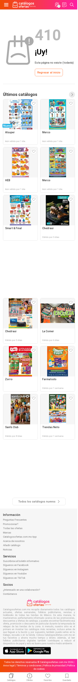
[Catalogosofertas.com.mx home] (24, 4)
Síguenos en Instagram (15, 569)
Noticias (7, 549)
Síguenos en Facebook (16, 565)
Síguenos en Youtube (15, 573)
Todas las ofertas (13, 528)
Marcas (7, 532)
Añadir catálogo (11, 545)
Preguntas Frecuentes (15, 519)
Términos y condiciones (28, 665)
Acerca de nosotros (14, 541)
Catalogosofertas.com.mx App (20, 536)
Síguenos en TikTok (14, 577)
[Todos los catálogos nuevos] (72, 95)
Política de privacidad (54, 665)
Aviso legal (9, 665)
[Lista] (64, 5)
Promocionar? (10, 524)
